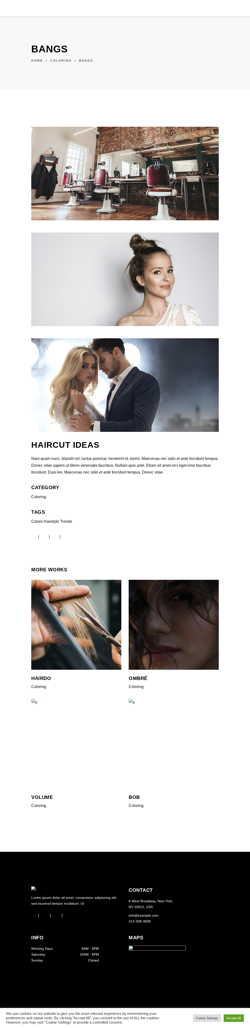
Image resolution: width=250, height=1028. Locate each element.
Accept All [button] (234, 1018)
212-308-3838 (140, 921)
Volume (42, 797)
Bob (134, 797)
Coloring (61, 60)
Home (37, 60)
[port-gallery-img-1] (125, 385)
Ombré (138, 678)
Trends (66, 521)
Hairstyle (51, 521)
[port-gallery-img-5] (125, 279)
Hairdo (41, 678)
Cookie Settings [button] (207, 1018)
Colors (37, 521)
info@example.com (143, 915)
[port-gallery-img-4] (125, 173)
